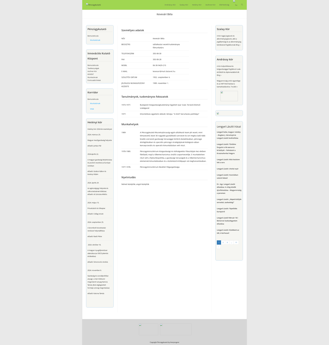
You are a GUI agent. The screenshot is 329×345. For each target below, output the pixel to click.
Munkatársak (95, 40)
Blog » (219, 75)
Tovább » (234, 87)
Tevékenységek (93, 68)
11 (236, 242)
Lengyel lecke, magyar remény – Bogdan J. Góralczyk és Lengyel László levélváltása (229, 135)
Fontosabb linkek (94, 80)
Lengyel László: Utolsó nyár (228, 169)
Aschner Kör (92, 71)
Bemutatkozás (93, 36)
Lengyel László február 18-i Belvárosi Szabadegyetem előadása (227, 221)
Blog (237, 45)
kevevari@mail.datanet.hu (164, 71)
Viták (92, 109)
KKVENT (91, 74)
